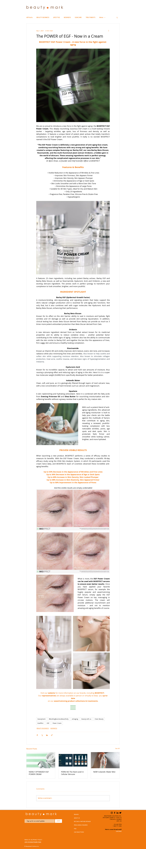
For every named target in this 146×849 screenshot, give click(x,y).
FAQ (75, 828)
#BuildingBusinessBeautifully (58, 719)
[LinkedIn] (117, 812)
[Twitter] (120, 812)
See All (117, 748)
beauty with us (86, 719)
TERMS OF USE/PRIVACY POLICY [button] (33, 840)
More (101, 17)
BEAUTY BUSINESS (43, 17)
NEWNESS (67, 17)
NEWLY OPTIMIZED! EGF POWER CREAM (39, 773)
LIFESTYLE (56, 17)
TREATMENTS (90, 17)
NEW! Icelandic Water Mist (104, 772)
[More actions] (108, 30)
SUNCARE (78, 17)
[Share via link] (52, 735)
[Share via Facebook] (37, 735)
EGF (48, 723)
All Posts (29, 17)
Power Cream (57, 723)
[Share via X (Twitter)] (42, 735)
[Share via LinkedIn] (47, 735)
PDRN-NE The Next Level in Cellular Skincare (72, 773)
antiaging (75, 719)
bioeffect (40, 723)
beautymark (41, 719)
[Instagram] (111, 812)
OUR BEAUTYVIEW (79, 832)
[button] (117, 17)
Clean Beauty (99, 719)
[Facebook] (114, 812)
